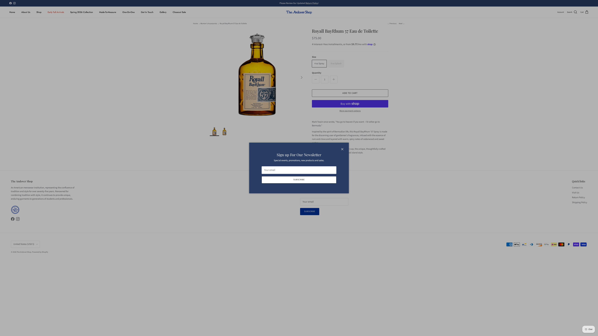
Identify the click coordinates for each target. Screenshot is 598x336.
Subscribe (298, 179)
